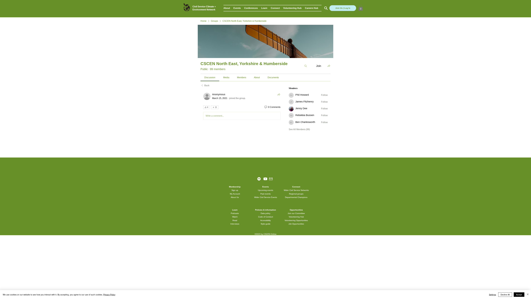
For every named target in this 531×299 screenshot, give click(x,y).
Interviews (234, 224)
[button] (228, 8)
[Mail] (271, 179)
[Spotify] (259, 179)
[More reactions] (214, 107)
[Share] (278, 94)
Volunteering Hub (296, 217)
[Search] (305, 66)
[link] (209, 77)
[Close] (527, 294)
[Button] (325, 8)
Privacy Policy (109, 294)
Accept (519, 294)
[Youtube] (265, 179)
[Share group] (328, 65)
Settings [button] (492, 294)
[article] (242, 107)
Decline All (505, 294)
